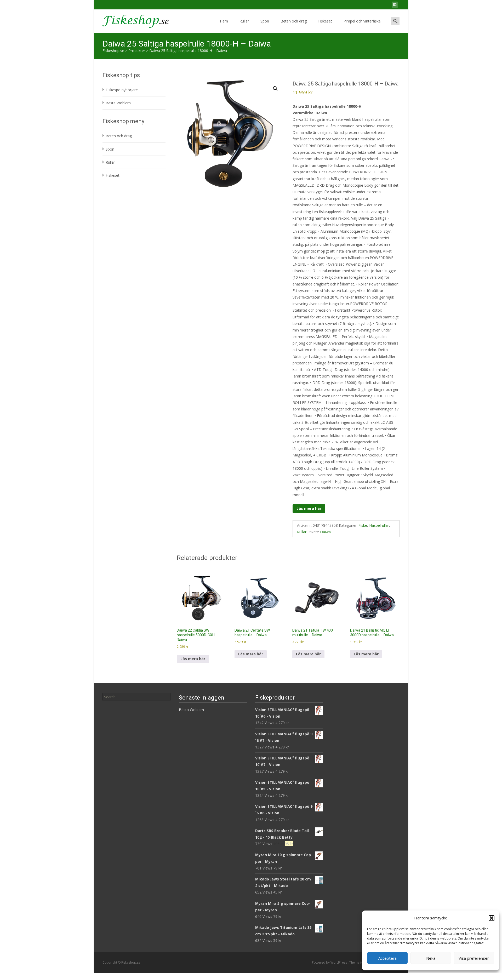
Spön (264, 21)
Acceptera (387, 958)
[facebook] (395, 5)
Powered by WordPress (330, 962)
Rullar (244, 21)
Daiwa (325, 531)
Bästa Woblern (118, 102)
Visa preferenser (474, 958)
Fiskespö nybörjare (122, 89)
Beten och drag (294, 21)
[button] (491, 918)
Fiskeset (325, 21)
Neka (430, 958)
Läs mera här (308, 508)
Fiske (362, 525)
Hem (224, 21)
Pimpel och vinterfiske (362, 21)
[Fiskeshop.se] (131, 19)
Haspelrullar (379, 525)
